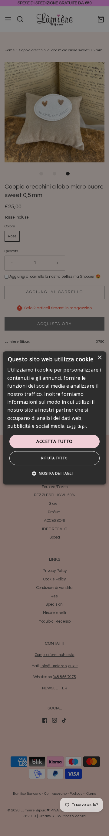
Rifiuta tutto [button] (54, 458)
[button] (54, 473)
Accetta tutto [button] (54, 441)
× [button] (99, 357)
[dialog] (54, 417)
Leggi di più (77, 426)
